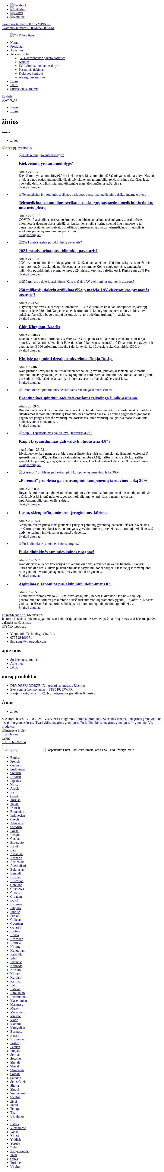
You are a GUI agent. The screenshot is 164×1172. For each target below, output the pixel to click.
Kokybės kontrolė (31, 73)
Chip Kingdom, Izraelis (39, 327)
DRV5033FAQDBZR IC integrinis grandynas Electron (47, 685)
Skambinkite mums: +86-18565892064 (28, 28)
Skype (6, 738)
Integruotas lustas (22, 722)
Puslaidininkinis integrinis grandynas (105, 722)
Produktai (16, 46)
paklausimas (22, 622)
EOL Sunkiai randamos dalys (38, 66)
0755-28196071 (21, 637)
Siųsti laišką (10, 734)
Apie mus (16, 50)
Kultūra (24, 62)
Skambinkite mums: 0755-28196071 (26, 24)
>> (24, 615)
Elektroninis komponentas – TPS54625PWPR (41, 689)
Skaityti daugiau (30, 187)
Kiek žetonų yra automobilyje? (46, 163)
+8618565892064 (14, 742)
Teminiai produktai (88, 719)
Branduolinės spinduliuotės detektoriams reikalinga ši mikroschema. (78, 398)
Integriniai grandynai (142, 719)
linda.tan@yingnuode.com (28, 641)
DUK (14, 85)
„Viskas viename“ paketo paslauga (42, 58)
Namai (14, 42)
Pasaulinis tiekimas (31, 69)
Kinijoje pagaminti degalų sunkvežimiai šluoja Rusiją (66, 358)
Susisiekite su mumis (24, 89)
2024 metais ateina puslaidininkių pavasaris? (58, 250)
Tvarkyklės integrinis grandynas (57, 722)
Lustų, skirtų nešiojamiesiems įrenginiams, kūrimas (63, 512)
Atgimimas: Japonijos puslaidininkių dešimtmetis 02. (65, 584)
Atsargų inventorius (32, 77)
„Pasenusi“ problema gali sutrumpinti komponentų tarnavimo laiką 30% (83, 480)
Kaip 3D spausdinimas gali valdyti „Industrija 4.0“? (65, 441)
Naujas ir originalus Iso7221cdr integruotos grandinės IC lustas (52, 693)
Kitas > (17, 615)
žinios (14, 81)
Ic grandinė (138, 722)
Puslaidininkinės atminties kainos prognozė (56, 552)
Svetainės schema (115, 719)
